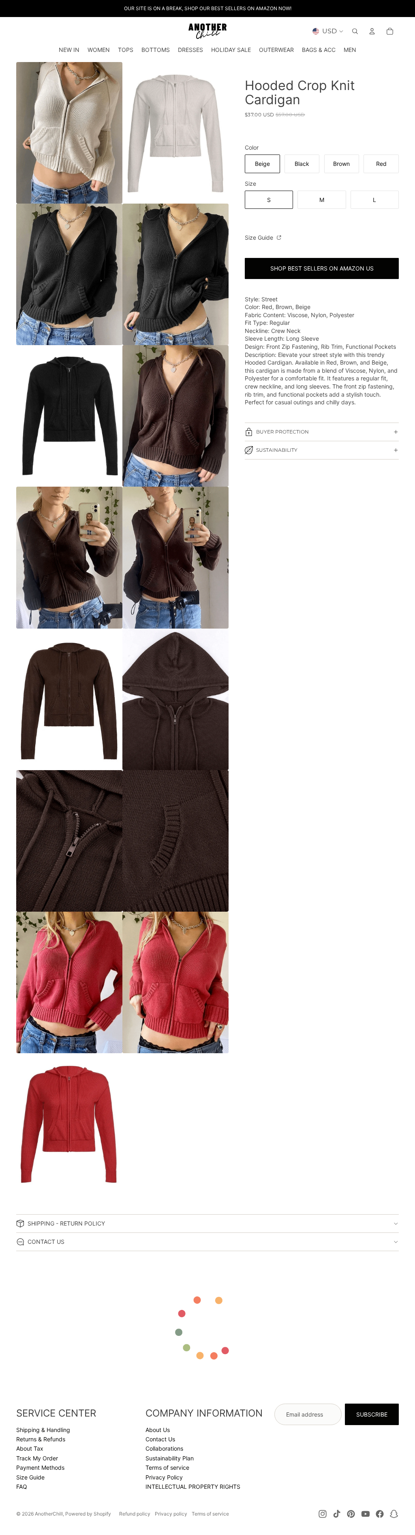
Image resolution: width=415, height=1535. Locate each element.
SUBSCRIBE (371, 1414)
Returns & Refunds (40, 1439)
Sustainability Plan (169, 1458)
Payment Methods (40, 1467)
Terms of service (167, 1467)
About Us (157, 1429)
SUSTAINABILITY (276, 450)
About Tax (29, 1448)
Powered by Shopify (88, 1514)
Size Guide (260, 237)
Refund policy (134, 1514)
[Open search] (355, 31)
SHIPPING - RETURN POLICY (66, 1223)
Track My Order (37, 1458)
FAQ (21, 1486)
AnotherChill (49, 1514)
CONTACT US (46, 1241)
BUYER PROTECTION (282, 432)
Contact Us (160, 1439)
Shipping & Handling (43, 1429)
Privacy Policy (164, 1477)
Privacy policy (171, 1514)
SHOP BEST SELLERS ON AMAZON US (322, 268)
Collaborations (164, 1448)
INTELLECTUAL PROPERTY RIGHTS (192, 1486)
